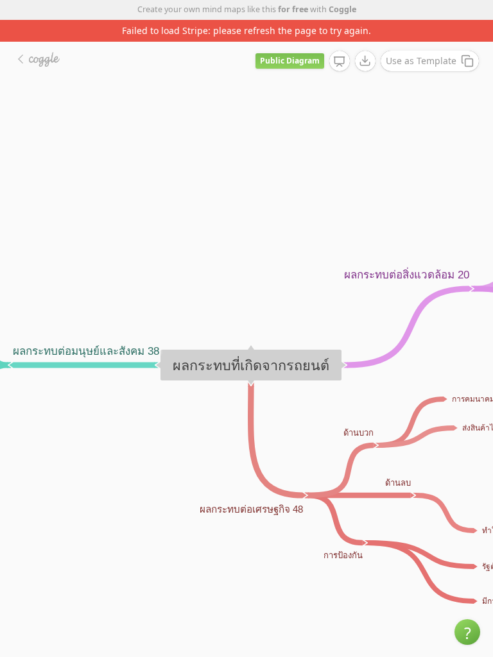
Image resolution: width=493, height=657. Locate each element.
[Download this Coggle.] (365, 61)
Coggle (342, 9)
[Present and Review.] (339, 61)
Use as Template (421, 61)
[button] (467, 632)
